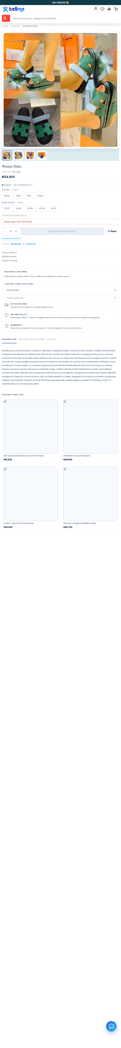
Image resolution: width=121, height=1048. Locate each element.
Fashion (15, 26)
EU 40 (42, 208)
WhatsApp (16, 244)
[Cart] (116, 9)
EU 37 (7, 208)
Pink (29, 195)
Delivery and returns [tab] (32, 339)
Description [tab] (9, 339)
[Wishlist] (102, 9)
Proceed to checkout (11, 238)
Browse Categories (4, 18)
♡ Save (112, 231)
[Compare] (109, 9)
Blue (19, 195)
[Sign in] (95, 9)
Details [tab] (51, 339)
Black (7, 195)
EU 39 (30, 208)
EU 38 (18, 208)
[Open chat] (111, 1026)
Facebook (31, 244)
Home (5, 26)
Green (40, 195)
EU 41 (53, 208)
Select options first (62, 231)
